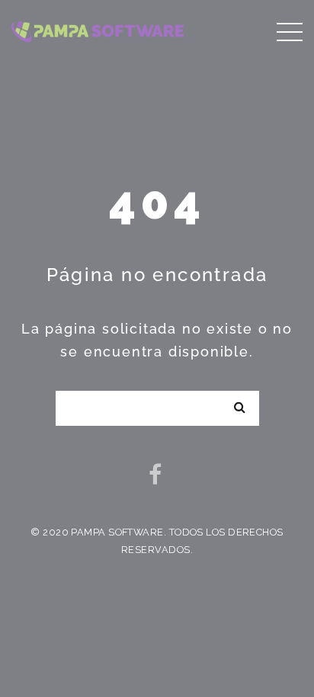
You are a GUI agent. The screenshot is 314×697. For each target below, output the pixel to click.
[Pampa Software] (97, 30)
